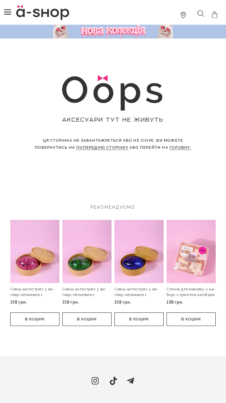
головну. (180, 147)
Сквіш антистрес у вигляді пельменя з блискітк (32, 294)
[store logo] (42, 12)
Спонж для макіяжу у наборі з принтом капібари (191, 292)
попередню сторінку (102, 147)
